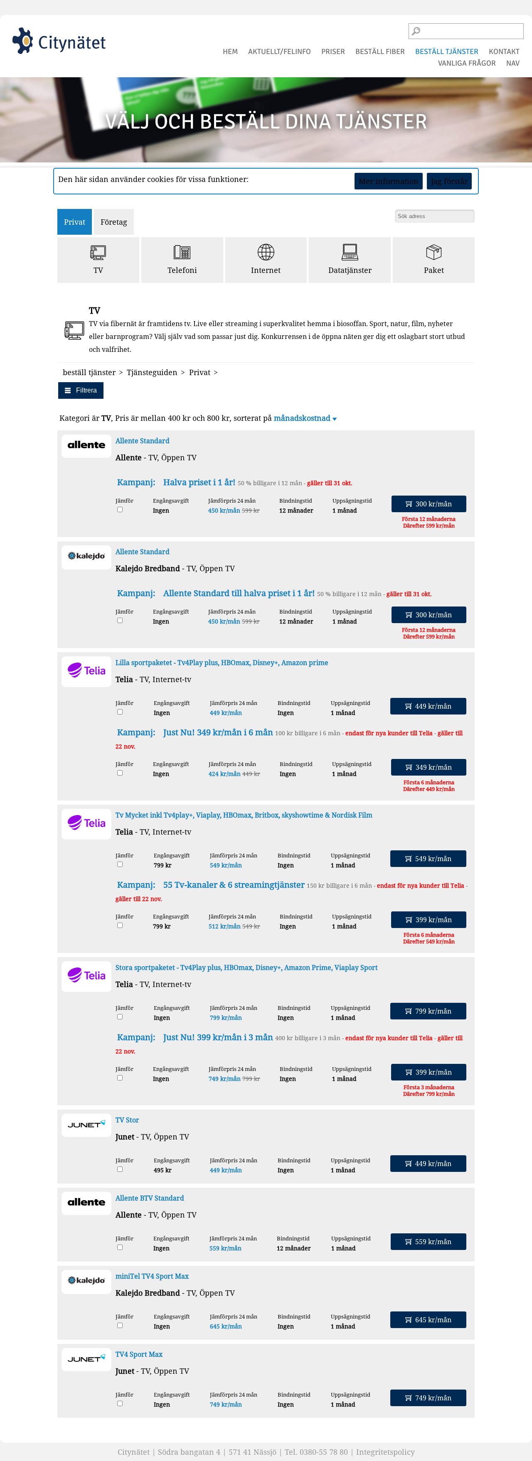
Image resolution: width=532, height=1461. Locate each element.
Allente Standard (143, 440)
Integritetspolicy (385, 1452)
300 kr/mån (434, 503)
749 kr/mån (225, 1079)
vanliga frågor (467, 63)
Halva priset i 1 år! (199, 482)
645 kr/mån (226, 1326)
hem (230, 51)
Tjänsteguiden (152, 372)
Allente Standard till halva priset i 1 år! (239, 593)
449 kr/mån (226, 713)
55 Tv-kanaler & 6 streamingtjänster (234, 884)
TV (98, 270)
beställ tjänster (446, 51)
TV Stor (127, 1120)
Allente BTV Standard (150, 1198)
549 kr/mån (226, 865)
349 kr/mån (434, 767)
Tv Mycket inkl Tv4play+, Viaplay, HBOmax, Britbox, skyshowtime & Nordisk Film (244, 815)
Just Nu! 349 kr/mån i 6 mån (218, 732)
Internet (266, 270)
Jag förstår (449, 181)
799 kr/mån (226, 1017)
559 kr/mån (225, 1248)
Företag (114, 222)
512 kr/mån (225, 926)
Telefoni (182, 270)
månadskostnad (303, 418)
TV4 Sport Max (139, 1354)
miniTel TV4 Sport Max (152, 1276)
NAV (513, 63)
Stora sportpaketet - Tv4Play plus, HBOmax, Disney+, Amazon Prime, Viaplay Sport (247, 967)
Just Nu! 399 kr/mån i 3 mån (218, 1037)
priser (333, 51)
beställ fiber (380, 51)
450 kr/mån (224, 510)
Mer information (389, 181)
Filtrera (86, 390)
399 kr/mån (434, 919)
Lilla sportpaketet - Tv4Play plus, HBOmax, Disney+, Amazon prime (222, 662)
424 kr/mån (225, 774)
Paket (434, 270)
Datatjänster (350, 270)
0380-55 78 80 (324, 1452)
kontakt (504, 51)
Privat (74, 222)
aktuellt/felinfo (279, 51)
